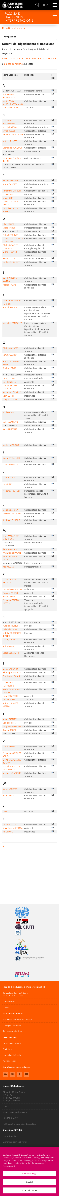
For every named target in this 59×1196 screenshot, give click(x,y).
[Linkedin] (5, 1073)
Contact (6, 1106)
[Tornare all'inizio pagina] (29, 846)
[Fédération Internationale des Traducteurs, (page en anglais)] (29, 958)
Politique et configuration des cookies (19, 1124)
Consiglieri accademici (12, 1025)
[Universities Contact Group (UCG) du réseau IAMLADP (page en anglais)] (29, 921)
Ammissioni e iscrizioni (13, 1031)
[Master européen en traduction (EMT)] (29, 941)
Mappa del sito (9, 1061)
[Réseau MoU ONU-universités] (29, 912)
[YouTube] (26, 1073)
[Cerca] (36, 5)
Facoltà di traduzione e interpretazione (18, 17)
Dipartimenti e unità (13, 28)
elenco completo (13, 64)
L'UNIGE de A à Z (10, 1118)
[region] (29, 1171)
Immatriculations (10, 1136)
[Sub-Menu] (54, 17)
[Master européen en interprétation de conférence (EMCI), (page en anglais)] (29, 947)
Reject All (29, 1182)
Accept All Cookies (29, 1190)
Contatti (6, 1007)
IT (44, 4)
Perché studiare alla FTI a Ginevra (17, 1019)
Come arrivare (9, 1001)
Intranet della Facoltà (12, 1055)
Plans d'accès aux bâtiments (15, 1112)
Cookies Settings (29, 1173)
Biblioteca (7, 1049)
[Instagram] (12, 1073)
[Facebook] (19, 1073)
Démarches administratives (15, 1142)
